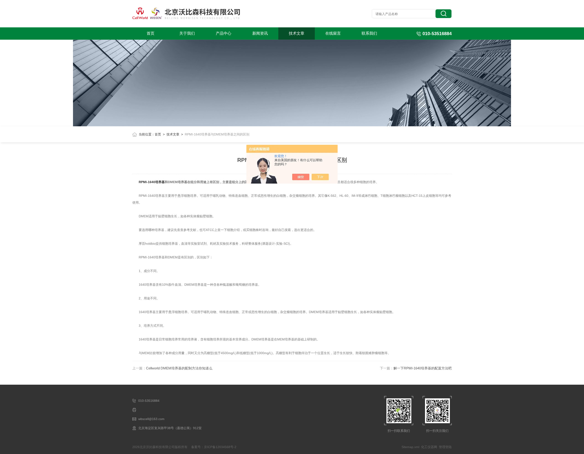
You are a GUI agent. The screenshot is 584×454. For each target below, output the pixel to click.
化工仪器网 (429, 447)
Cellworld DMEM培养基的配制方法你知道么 (179, 368)
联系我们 (369, 33)
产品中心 (223, 33)
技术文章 (296, 33)
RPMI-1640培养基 (152, 182)
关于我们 (187, 33)
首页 (150, 33)
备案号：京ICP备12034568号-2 (213, 447)
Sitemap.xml (410, 447)
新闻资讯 (260, 33)
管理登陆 (445, 447)
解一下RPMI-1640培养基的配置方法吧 (423, 368)
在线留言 (333, 33)
